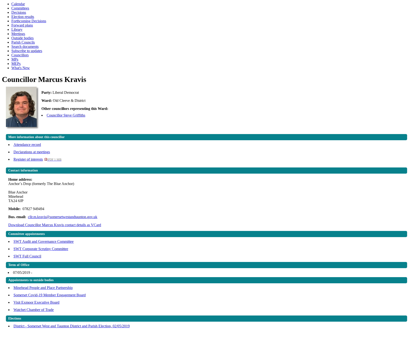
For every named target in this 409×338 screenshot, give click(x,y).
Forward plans (22, 25)
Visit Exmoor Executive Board (36, 302)
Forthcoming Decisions (28, 21)
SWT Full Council (27, 256)
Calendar (18, 4)
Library (16, 29)
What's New (20, 68)
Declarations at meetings (31, 152)
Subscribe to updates (26, 51)
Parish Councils (23, 42)
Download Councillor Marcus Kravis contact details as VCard (54, 225)
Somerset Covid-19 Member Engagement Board (49, 295)
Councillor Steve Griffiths (66, 115)
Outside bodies (22, 38)
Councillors (20, 55)
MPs (14, 59)
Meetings (18, 34)
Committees (20, 8)
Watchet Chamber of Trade (33, 310)
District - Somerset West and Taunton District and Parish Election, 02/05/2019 (71, 326)
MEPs (16, 64)
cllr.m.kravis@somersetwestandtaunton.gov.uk (62, 217)
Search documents (25, 47)
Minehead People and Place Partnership (43, 288)
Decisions (18, 12)
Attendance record (27, 145)
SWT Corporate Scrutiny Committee (40, 249)
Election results (22, 17)
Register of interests (37, 159)
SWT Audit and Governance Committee (43, 241)
